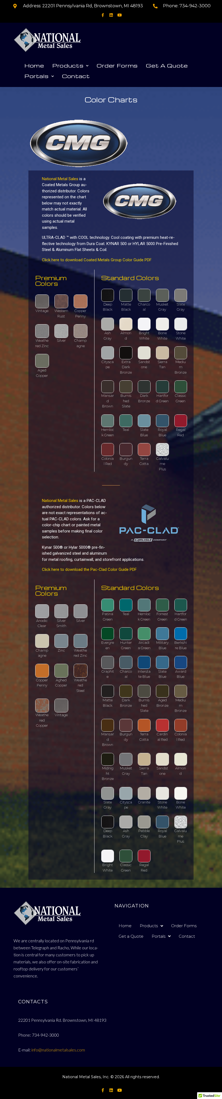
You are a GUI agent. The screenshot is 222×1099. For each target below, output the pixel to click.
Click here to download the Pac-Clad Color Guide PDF (89, 569)
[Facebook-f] (103, 15)
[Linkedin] (111, 15)
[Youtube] (119, 15)
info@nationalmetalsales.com (58, 1049)
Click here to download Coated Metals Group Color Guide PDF (97, 259)
